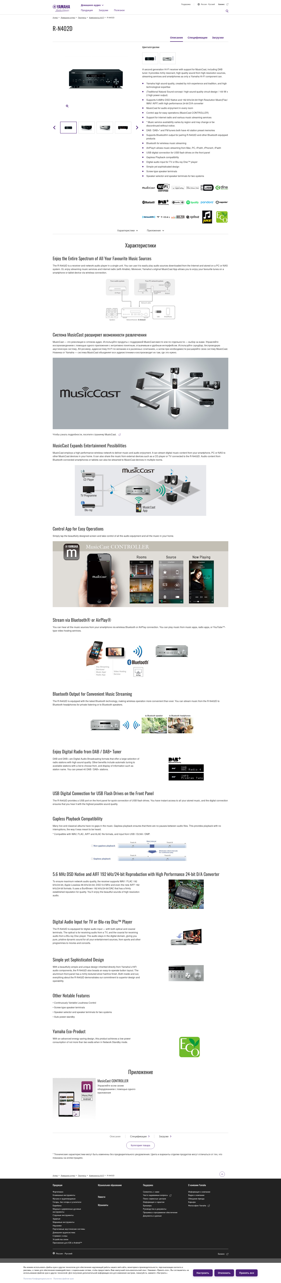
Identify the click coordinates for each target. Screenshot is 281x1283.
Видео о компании (196, 1195)
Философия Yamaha (197, 1205)
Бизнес (221, 4)
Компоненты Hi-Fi (96, 17)
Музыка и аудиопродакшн (64, 1198)
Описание (176, 37)
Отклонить (224, 1273)
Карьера (192, 1202)
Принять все (246, 1273)
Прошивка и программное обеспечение (160, 1212)
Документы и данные (152, 1215)
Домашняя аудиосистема (64, 1232)
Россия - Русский (208, 4)
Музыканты (103, 1205)
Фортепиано (58, 1191)
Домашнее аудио (91, 5)
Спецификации (197, 37)
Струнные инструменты (63, 1215)
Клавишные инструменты (64, 1195)
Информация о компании (199, 1191)
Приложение (154, 230)
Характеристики (126, 230)
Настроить (203, 1273)
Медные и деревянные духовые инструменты (67, 1210)
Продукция (87, 10)
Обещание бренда (196, 1198)
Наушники (57, 1225)
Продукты (82, 17)
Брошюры (147, 1205)
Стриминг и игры (60, 1235)
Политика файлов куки (63, 1278)
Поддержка (186, 4)
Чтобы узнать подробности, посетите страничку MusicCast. (85, 434)
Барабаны (57, 1205)
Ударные (56, 1218)
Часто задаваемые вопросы (155, 1195)
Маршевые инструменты (63, 1222)
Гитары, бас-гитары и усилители (67, 1202)
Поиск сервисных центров (154, 1198)
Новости (101, 1197)
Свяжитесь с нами (151, 1191)
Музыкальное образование (110, 1185)
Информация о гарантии (153, 1202)
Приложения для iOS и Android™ (67, 1242)
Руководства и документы (154, 1208)
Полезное (119, 10)
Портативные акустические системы (69, 1229)
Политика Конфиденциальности (37, 1278)
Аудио (55, 17)
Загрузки (103, 10)
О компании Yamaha (197, 1185)
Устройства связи (60, 1239)
